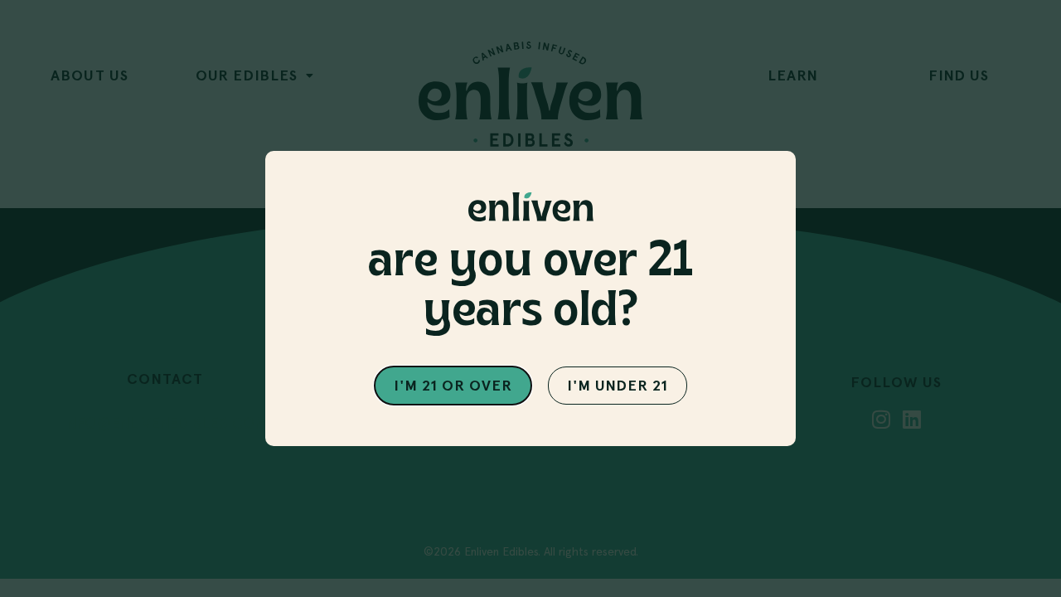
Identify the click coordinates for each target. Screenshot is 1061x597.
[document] (530, 298)
